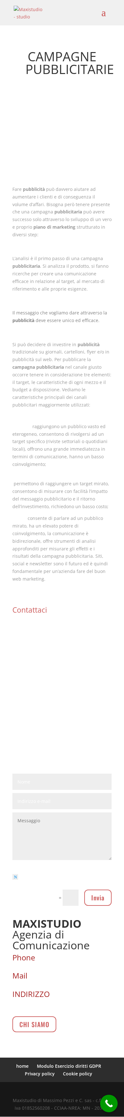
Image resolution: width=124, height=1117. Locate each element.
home (22, 1066)
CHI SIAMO (34, 1024)
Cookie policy (77, 1074)
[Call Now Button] (109, 1103)
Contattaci (29, 610)
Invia (98, 897)
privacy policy (82, 884)
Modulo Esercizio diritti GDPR (69, 1066)
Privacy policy (40, 1074)
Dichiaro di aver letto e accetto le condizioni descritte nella (55, 880)
